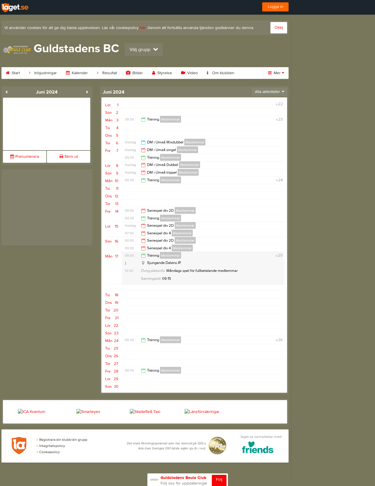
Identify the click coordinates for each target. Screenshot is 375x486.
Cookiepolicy (49, 452)
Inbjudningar (45, 73)
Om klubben (222, 73)
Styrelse (164, 73)
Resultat (109, 73)
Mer (277, 73)
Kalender (79, 73)
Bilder (137, 73)
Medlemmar (170, 119)
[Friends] (257, 448)
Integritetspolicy (52, 445)
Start (15, 73)
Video (192, 73)
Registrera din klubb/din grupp (63, 439)
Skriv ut (70, 156)
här (142, 28)
